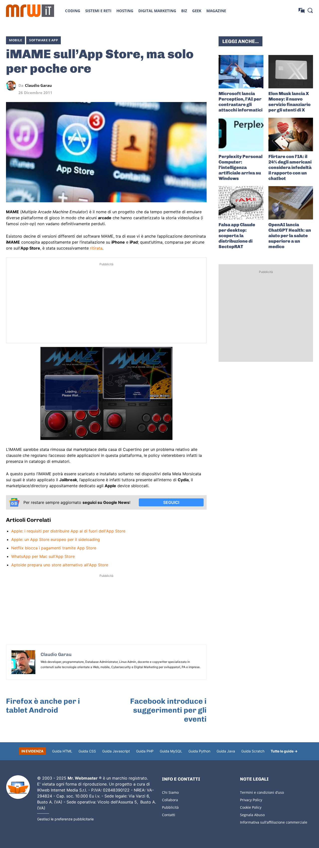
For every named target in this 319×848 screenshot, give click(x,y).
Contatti (168, 814)
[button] (310, 10)
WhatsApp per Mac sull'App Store (43, 556)
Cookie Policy (250, 807)
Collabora (170, 799)
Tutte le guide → (284, 751)
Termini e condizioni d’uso (262, 792)
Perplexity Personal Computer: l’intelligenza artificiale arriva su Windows (240, 167)
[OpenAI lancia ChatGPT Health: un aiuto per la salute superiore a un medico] (290, 202)
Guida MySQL (171, 751)
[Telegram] (190, 86)
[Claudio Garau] (12, 86)
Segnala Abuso (252, 814)
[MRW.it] (30, 10)
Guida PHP (145, 751)
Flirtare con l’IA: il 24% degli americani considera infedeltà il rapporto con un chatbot (290, 167)
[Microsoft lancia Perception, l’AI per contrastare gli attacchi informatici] (241, 71)
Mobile (15, 40)
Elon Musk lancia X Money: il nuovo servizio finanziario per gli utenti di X (289, 102)
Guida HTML (62, 751)
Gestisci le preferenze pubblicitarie (65, 819)
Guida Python (199, 751)
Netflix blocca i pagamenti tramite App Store (53, 547)
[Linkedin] (167, 86)
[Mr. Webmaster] (18, 787)
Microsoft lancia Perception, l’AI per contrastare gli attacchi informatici (240, 102)
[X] (156, 86)
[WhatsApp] (179, 86)
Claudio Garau (38, 85)
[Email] (202, 86)
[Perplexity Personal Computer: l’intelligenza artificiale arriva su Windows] (241, 134)
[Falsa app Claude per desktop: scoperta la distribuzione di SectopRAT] (241, 202)
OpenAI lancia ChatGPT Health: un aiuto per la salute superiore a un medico (289, 235)
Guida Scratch (252, 751)
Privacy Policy (251, 799)
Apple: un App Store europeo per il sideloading (55, 539)
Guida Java (226, 751)
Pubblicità (170, 807)
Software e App (43, 40)
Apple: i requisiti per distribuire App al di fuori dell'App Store (68, 531)
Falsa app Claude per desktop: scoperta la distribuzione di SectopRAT (237, 235)
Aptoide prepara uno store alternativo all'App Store (59, 564)
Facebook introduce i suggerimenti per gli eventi (168, 710)
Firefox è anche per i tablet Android (43, 706)
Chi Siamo (170, 792)
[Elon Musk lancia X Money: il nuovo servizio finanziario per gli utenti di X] (290, 71)
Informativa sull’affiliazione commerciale (273, 822)
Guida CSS (87, 751)
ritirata (96, 248)
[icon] (302, 10)
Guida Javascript (116, 751)
